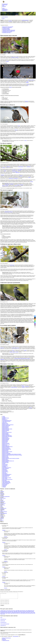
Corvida (3, 416)
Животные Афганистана (6, 425)
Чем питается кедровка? (6, 29)
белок (25, 140)
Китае (5, 170)
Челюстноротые (4, 484)
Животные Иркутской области (7, 436)
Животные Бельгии (5, 427)
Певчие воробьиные (5, 468)
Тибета (29, 177)
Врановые (3, 418)
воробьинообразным (25, 20)
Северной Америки (31, 79)
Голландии (6, 185)
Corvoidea (3, 417)
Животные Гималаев (5, 430)
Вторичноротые (4, 419)
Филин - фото (26, 611)
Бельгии (3, 185)
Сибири (28, 84)
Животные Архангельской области (7, 424)
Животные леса (4, 442)
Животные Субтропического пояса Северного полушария (11, 454)
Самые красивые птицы (6, 481)
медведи (30, 407)
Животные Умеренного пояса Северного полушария (10, 458)
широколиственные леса (9, 211)
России (16, 129)
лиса (1, 347)
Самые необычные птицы (6, 482)
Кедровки (3, 463)
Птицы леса (4, 472)
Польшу (18, 184)
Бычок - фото (22, 611)
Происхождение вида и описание (7, 26)
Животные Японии (5, 461)
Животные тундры (5, 456)
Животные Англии (5, 423)
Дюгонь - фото (10, 610)
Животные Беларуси (5, 426)
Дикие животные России (6, 421)
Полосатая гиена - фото (6, 611)
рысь (13, 350)
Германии (13, 57)
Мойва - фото (19, 610)
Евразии (7, 61)
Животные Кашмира (5, 439)
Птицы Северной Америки (6, 477)
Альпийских (29, 166)
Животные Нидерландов (6, 448)
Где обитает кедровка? (6, 28)
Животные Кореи (5, 441)
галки (19, 125)
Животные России (5, 450)
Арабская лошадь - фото (4, 610)
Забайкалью (2, 359)
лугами (22, 385)
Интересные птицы (5, 462)
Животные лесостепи (5, 443)
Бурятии (28, 358)
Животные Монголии (5, 445)
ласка (18, 347)
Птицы (1, 506)
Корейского (16, 178)
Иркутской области (24, 358)
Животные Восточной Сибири (7, 428)
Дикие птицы (4, 422)
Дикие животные (15, 636)
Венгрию (21, 184)
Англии (16, 185)
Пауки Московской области (6, 467)
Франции (16, 57)
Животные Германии (5, 429)
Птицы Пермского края (6, 475)
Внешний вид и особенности (7, 27)
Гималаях (26, 101)
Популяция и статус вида (6, 32)
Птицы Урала (4, 480)
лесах (27, 81)
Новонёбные (4, 466)
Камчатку (23, 387)
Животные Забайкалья (5, 434)
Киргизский (18, 172)
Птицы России (4, 476)
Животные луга (4, 444)
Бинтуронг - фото (12, 611)
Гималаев (20, 175)
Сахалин (31, 181)
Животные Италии (5, 437)
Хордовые (2, 499)
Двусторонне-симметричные (6, 420)
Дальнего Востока (14, 387)
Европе (10, 87)
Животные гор (4, 431)
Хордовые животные (5, 483)
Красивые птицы (5, 464)
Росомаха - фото (25, 612)
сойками (27, 82)
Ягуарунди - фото (25, 610)
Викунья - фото (31, 611)
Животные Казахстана (5, 438)
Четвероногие (4, 485)
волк (3, 347)
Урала (23, 386)
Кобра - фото (18, 611)
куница (13, 347)
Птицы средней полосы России (7, 479)
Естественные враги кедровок (7, 31)
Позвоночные (4, 469)
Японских (8, 166)
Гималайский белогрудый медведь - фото (7, 612)
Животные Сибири (5, 452)
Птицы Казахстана (5, 471)
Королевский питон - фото (18, 612)
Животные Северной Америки (7, 451)
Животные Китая (5, 440)
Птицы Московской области (6, 474)
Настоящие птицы (5, 465)
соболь (16, 347)
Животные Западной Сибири (7, 435)
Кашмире (2, 174)
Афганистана (11, 178)
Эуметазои (2, 494)
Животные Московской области (7, 446)
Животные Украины (5, 457)
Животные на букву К (5, 447)
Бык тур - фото (30, 612)
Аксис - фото (15, 610)
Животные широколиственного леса (8, 460)
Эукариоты (2, 491)
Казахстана (27, 386)
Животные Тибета (5, 455)
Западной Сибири (17, 358)
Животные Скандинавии (6, 453)
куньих (25, 350)
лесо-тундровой (14, 171)
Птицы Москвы (4, 473)
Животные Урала (5, 459)
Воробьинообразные (3, 511)
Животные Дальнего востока (7, 432)
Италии (4, 167)
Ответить (3, 530)
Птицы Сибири (4, 478)
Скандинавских (20, 166)
